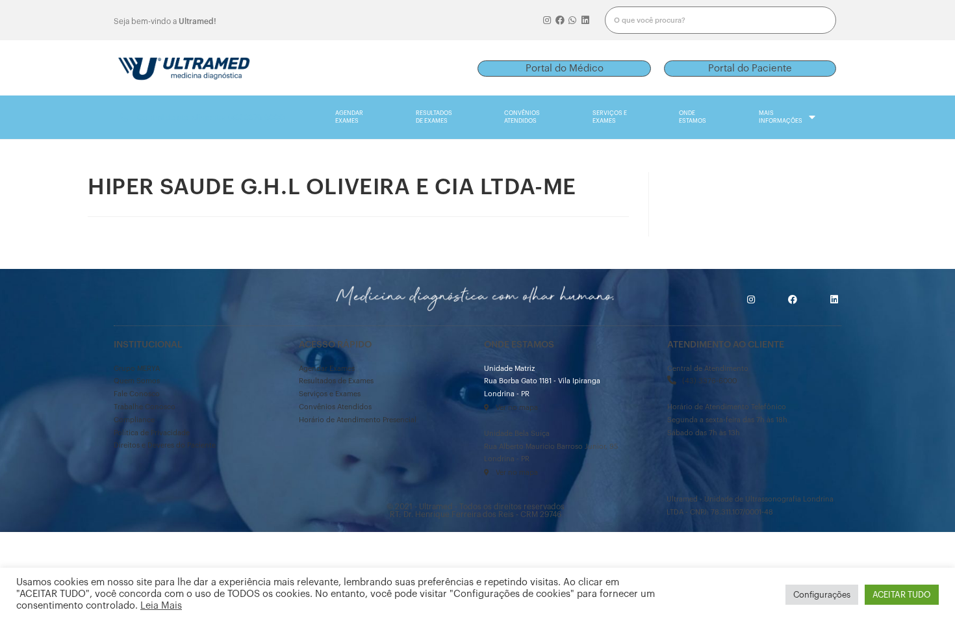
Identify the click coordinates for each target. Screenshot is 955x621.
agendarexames (349, 117)
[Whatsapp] (573, 20)
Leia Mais (161, 606)
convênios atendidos (522, 117)
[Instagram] (547, 20)
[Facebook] (560, 20)
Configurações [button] (821, 594)
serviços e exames (609, 117)
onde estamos (692, 117)
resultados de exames (434, 117)
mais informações (780, 117)
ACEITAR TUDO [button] (901, 594)
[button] (564, 68)
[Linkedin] (585, 20)
